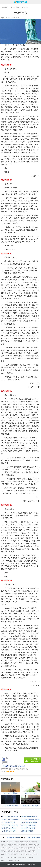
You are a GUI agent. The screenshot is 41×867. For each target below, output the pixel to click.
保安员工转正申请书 (27, 831)
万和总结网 (17, 845)
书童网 (19, 857)
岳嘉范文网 (24, 854)
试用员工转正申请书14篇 (10, 825)
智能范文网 (10, 854)
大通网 (33, 851)
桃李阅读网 (37, 848)
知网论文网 (9, 842)
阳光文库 (36, 854)
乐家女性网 (30, 854)
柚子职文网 (30, 845)
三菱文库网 (17, 860)
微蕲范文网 (17, 854)
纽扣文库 (36, 845)
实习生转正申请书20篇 (28, 825)
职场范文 (18, 7)
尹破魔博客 (10, 860)
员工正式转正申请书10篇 (10, 816)
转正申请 (26, 7)
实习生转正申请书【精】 (29, 828)
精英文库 (10, 857)
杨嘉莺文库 (4, 854)
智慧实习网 (27, 842)
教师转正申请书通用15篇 (29, 816)
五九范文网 (4, 848)
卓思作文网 (4, 857)
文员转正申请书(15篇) (9, 831)
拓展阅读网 (10, 851)
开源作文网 (4, 851)
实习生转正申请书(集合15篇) (30, 819)
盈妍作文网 (21, 851)
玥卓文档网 (17, 848)
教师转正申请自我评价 (9, 828)
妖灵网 (21, 842)
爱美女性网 (25, 857)
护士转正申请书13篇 (8, 822)
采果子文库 (4, 845)
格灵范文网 (28, 851)
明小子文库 (30, 848)
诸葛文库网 (24, 848)
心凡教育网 (24, 845)
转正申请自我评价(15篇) (29, 822)
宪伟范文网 (34, 842)
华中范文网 (4, 860)
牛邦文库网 (17, 864)
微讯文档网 (10, 848)
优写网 (14, 857)
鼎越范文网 (31, 857)
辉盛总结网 (10, 845)
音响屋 (16, 851)
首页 (10, 7)
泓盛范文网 (16, 842)
